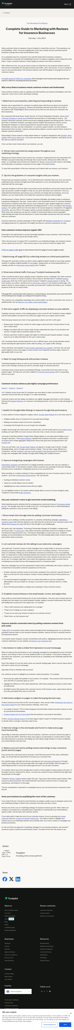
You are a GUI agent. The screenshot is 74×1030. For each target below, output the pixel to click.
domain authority (53, 281)
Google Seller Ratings (46, 415)
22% (37, 506)
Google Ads (6, 443)
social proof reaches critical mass (27, 818)
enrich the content (39, 283)
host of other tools (18, 138)
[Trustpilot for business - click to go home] (7, 4)
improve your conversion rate (41, 641)
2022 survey (20, 531)
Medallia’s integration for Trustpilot (58, 221)
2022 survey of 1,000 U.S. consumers (17, 79)
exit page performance (52, 761)
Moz (44, 296)
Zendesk (64, 135)
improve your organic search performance (32, 302)
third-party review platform (26, 265)
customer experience (18, 107)
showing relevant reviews (16, 719)
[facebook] (44, 991)
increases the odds (16, 524)
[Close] (71, 1013)
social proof (49, 162)
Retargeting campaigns (10, 465)
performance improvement (26, 475)
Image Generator (25, 493)
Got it (65, 1024)
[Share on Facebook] (5, 879)
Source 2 (12, 388)
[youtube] (50, 991)
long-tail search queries (46, 372)
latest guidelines (26, 438)
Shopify (16, 709)
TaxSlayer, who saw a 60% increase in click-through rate (36, 451)
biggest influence (17, 401)
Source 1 (5, 388)
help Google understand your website (39, 348)
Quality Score (67, 430)
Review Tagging (15, 779)
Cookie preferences (49, 1024)
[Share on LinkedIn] (18, 879)
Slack (69, 135)
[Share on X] (11, 879)
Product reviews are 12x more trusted (17, 714)
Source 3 (20, 388)
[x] (47, 991)
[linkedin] (42, 991)
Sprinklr (4, 138)
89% (8, 630)
